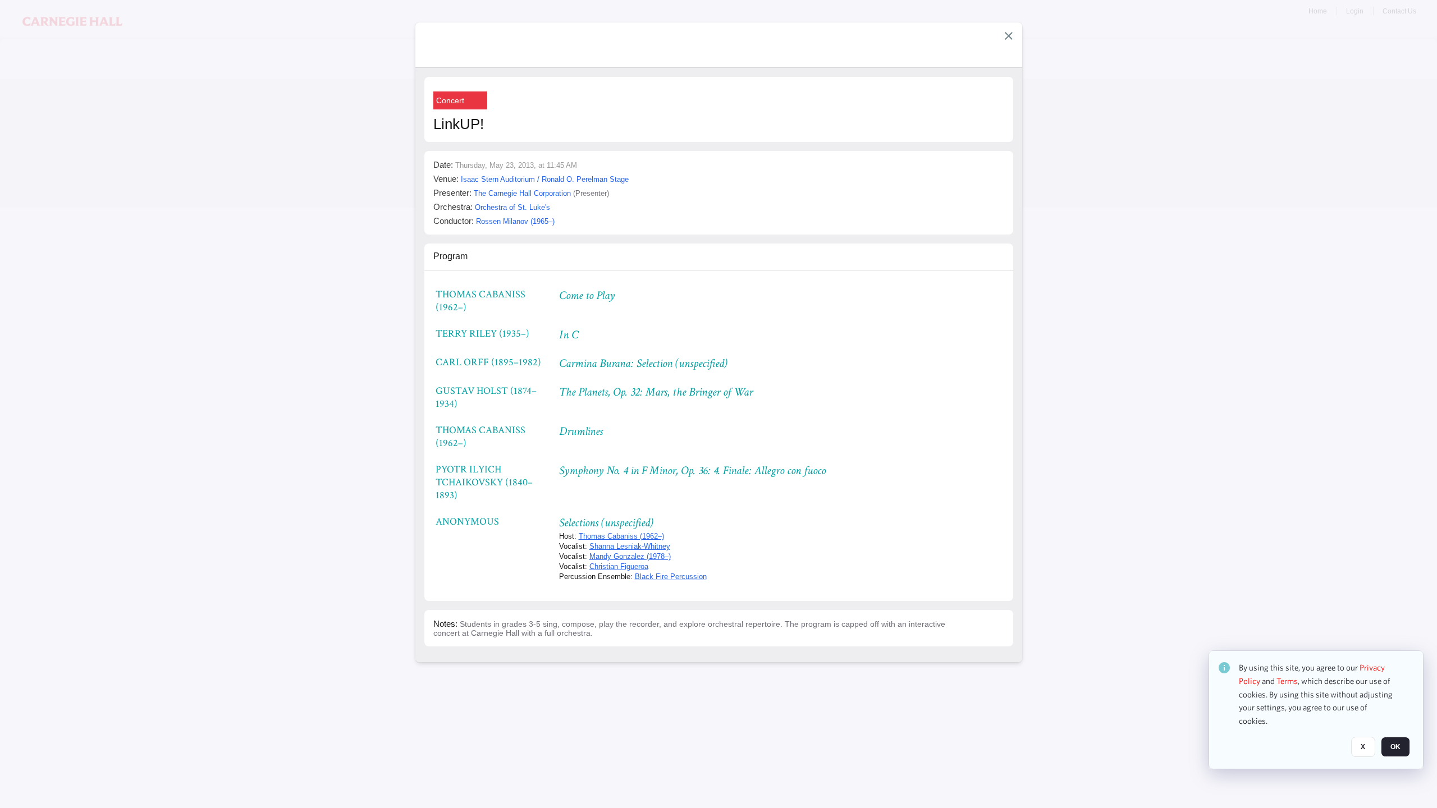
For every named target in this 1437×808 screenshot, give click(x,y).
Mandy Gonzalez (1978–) (630, 556)
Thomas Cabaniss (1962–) (621, 536)
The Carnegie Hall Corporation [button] (522, 193)
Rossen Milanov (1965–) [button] (515, 221)
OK (1395, 747)
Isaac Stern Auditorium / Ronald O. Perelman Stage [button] (545, 179)
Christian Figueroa (618, 566)
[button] (1008, 36)
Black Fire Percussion (671, 576)
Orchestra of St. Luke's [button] (512, 207)
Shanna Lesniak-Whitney (629, 546)
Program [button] (450, 256)
